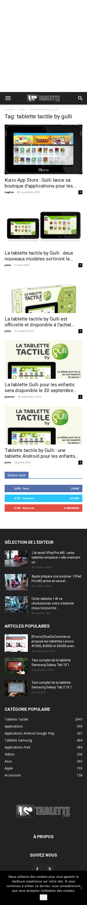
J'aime (75, 488)
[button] (7, 98)
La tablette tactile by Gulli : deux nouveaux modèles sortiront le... (39, 256)
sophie (9, 192)
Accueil (9, 109)
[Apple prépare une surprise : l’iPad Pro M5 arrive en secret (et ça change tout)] (16, 582)
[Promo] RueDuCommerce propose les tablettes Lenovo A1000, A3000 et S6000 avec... (54, 641)
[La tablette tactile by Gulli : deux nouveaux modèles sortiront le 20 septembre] (43, 224)
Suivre (74, 498)
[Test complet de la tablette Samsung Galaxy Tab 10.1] (16, 666)
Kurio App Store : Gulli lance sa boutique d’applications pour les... (40, 183)
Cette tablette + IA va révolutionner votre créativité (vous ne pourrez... (53, 603)
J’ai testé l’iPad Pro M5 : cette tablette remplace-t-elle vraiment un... (56, 557)
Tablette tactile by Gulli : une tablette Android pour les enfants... (42, 453)
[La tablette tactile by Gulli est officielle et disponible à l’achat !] (43, 293)
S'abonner (71, 508)
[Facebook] (37, 869)
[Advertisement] (43, 46)
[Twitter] (50, 869)
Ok (43, 897)
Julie (8, 265)
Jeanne (9, 396)
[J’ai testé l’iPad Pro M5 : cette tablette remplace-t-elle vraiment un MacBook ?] (16, 558)
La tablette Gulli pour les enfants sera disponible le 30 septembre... (41, 387)
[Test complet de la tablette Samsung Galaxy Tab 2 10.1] (16, 688)
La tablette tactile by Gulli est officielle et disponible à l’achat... (40, 322)
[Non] (81, 888)
